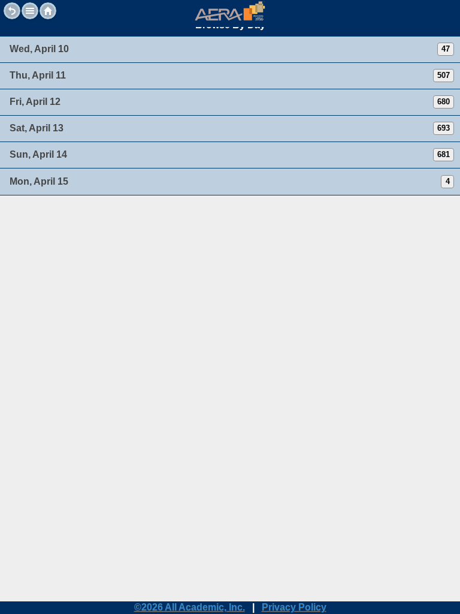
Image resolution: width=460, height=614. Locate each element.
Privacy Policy (294, 607)
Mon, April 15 (39, 181)
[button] (30, 11)
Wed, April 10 (39, 49)
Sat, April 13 (36, 128)
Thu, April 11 (38, 75)
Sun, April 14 (38, 154)
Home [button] (48, 11)
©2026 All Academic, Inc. (189, 607)
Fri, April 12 (35, 102)
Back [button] (12, 11)
